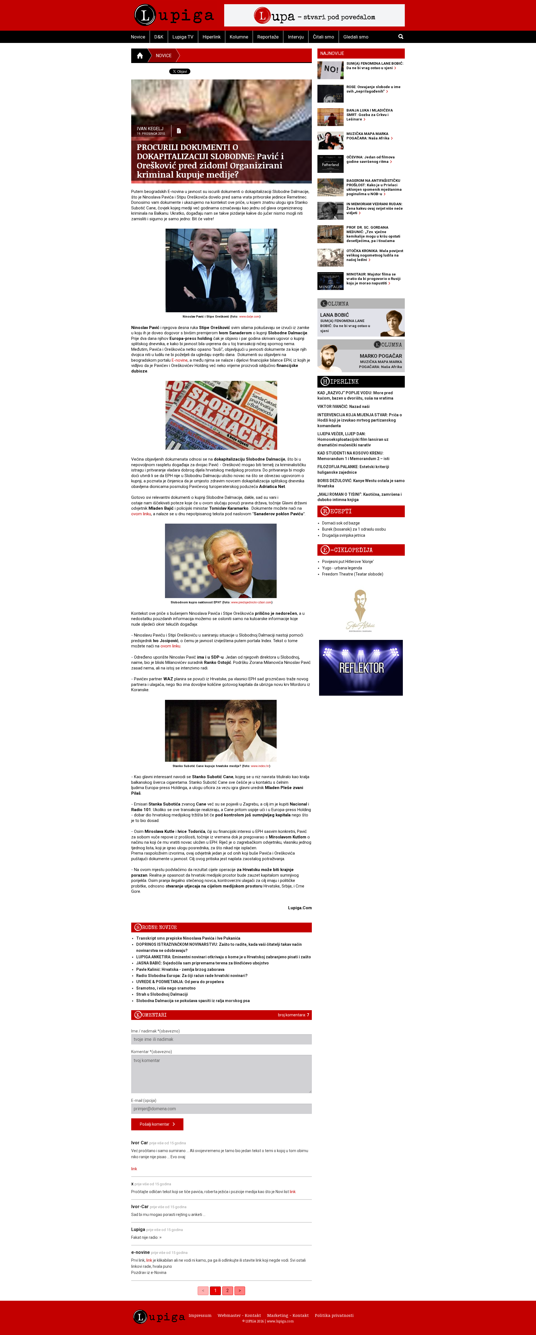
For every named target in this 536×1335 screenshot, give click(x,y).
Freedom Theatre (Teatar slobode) (352, 574)
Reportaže (268, 37)
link (134, 1169)
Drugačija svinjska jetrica (343, 535)
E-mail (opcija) (143, 1100)
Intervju (296, 37)
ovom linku (141, 513)
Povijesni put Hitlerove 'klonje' (348, 561)
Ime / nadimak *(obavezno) (155, 1031)
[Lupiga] (174, 13)
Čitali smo (323, 37)
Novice (138, 37)
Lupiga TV (183, 37)
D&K (158, 37)
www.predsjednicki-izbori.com (251, 602)
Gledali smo (355, 37)
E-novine (180, 360)
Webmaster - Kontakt (239, 1315)
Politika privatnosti (334, 1315)
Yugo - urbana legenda (342, 568)
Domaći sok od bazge (341, 523)
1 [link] (215, 1290)
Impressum (200, 1315)
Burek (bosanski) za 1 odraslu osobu (354, 529)
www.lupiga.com (280, 1321)
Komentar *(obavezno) (151, 1051)
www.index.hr (260, 766)
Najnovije (332, 53)
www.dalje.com (249, 316)
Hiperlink (212, 37)
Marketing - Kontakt (288, 1315)
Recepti (336, 511)
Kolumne (239, 37)
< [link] (203, 1290)
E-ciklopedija (346, 550)
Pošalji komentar (156, 1124)
